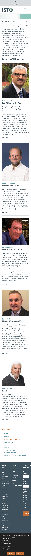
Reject (20, 553)
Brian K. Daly (7, 319)
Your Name (25, 472)
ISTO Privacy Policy (25, 491)
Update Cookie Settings (22, 535)
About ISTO (6, 433)
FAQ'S (14, 471)
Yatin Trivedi (7, 101)
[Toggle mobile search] (25, 8)
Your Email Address (26, 481)
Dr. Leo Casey (7, 247)
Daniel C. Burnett (9, 183)
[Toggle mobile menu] (28, 8)
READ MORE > (5, 137)
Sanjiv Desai (7, 389)
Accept (11, 553)
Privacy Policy (14, 536)
